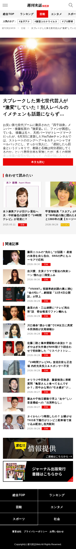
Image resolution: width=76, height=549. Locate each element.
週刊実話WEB (8, 28)
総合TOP (8, 13)
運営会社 (17, 531)
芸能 (42, 13)
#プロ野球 (67, 21)
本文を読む (38, 161)
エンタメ (56, 13)
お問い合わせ (57, 531)
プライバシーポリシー (35, 531)
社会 (57, 519)
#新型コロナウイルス (46, 21)
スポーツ (19, 519)
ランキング (27, 13)
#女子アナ (24, 21)
